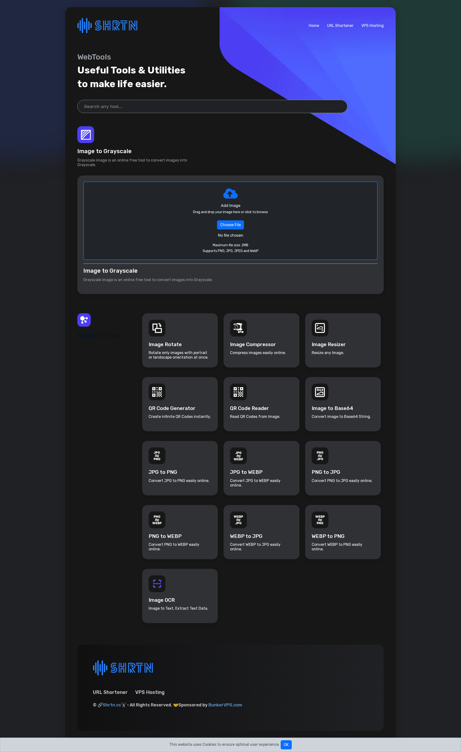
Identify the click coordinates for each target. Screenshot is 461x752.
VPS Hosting (372, 25)
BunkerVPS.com (225, 705)
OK (286, 744)
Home (314, 25)
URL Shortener (340, 25)
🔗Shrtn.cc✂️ (111, 705)
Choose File (230, 225)
